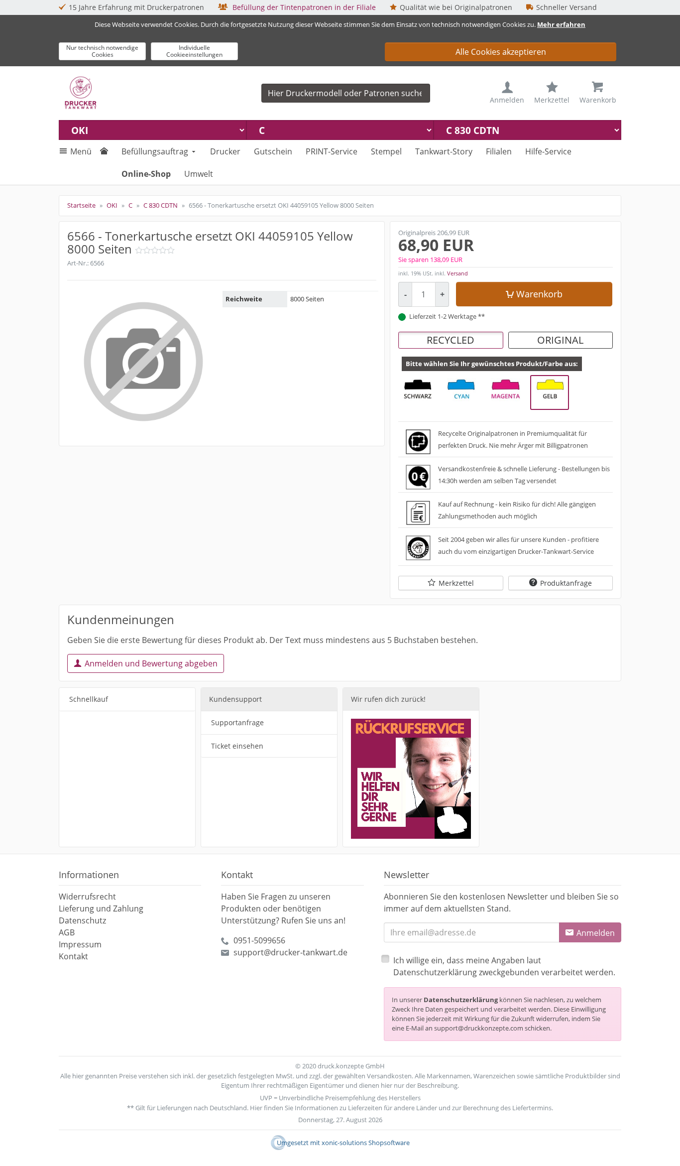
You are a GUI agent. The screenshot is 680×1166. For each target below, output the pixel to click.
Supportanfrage (237, 722)
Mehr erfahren (561, 24)
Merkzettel (456, 583)
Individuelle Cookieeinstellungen (194, 51)
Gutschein (273, 151)
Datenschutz (82, 920)
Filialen (499, 151)
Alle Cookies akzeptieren (500, 51)
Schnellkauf (88, 699)
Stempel (386, 151)
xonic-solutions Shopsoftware (366, 1142)
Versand (457, 273)
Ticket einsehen (237, 746)
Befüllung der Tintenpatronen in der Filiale (303, 7)
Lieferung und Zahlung (101, 908)
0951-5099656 (259, 940)
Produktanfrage (566, 583)
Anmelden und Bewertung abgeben (151, 663)
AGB (67, 932)
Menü (81, 151)
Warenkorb (539, 294)
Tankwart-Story (443, 151)
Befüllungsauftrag (154, 151)
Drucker (225, 151)
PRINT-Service (331, 151)
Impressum (80, 944)
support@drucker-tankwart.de (290, 952)
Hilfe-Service (548, 151)
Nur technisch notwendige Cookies (102, 51)
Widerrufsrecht (87, 896)
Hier (256, 1107)
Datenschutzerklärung (461, 999)
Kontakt (73, 956)
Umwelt (198, 173)
